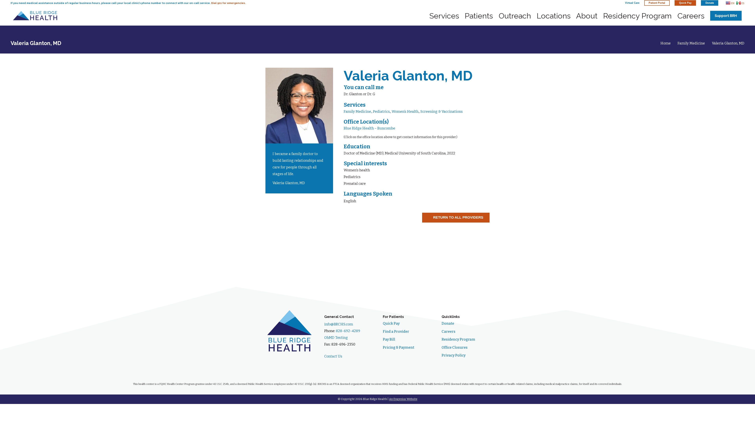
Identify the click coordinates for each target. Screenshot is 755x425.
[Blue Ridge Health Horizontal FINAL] (35, 16)
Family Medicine (357, 111)
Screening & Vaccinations (441, 111)
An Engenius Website (403, 399)
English (350, 201)
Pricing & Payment (398, 347)
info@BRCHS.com (338, 324)
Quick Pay (391, 323)
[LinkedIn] (342, 365)
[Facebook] (329, 365)
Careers (448, 331)
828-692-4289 (348, 331)
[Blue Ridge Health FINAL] (289, 331)
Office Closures (455, 347)
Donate (448, 323)
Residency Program (458, 339)
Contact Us (333, 356)
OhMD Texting (336, 337)
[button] (730, 3)
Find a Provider (396, 331)
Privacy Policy (454, 355)
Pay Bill (389, 339)
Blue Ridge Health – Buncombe (369, 128)
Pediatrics (381, 111)
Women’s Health (405, 111)
